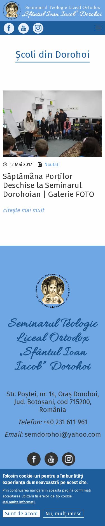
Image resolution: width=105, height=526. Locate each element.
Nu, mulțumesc (63, 514)
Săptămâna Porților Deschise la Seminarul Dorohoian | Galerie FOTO (48, 185)
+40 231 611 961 (65, 422)
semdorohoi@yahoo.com (63, 434)
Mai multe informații (19, 502)
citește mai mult (23, 210)
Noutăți (52, 164)
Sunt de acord (21, 514)
